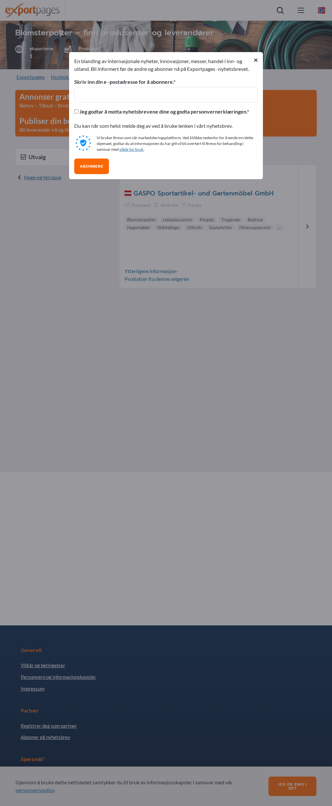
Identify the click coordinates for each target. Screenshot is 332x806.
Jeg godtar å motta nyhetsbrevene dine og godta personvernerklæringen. (162, 111)
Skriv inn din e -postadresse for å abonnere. (123, 81)
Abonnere (91, 166)
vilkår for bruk (131, 149)
